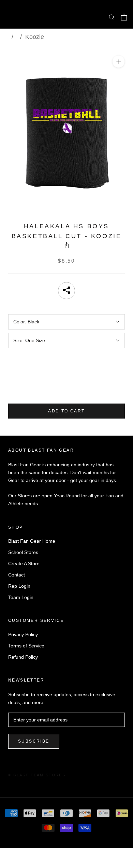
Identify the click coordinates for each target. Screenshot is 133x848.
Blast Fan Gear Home (31, 541)
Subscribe (33, 741)
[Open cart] (124, 17)
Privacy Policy (23, 634)
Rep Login (19, 586)
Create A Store (24, 563)
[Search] (112, 17)
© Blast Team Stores (36, 775)
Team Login (20, 597)
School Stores (23, 552)
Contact (16, 574)
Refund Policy (23, 657)
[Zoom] (118, 62)
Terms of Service (26, 645)
